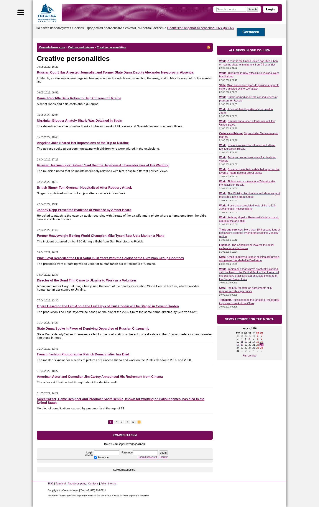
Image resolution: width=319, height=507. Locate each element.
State (222, 85)
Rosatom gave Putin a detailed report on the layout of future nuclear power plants (249, 171)
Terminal (61, 483)
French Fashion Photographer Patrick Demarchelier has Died (83, 354)
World (222, 61)
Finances (224, 245)
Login (270, 9)
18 (242, 344)
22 (257, 344)
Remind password (147, 457)
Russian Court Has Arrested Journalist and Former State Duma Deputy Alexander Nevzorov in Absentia (115, 72)
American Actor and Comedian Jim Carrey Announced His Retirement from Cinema (100, 376)
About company (77, 483)
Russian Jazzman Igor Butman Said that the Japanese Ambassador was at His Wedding (103, 165)
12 (246, 341)
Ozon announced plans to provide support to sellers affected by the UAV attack (249, 87)
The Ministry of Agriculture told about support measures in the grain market (249, 195)
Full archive (250, 355)
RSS (51, 483)
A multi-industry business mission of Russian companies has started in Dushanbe (249, 258)
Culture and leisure (231, 133)
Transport (225, 299)
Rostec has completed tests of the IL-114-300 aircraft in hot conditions (247, 207)
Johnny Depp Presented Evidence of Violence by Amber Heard (84, 210)
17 (238, 344)
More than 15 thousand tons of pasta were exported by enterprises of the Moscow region (249, 233)
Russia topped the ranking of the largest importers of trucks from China (249, 301)
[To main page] (47, 12)
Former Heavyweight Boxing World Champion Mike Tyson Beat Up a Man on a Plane (100, 235)
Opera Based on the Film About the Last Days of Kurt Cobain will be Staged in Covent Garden (108, 306)
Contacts (93, 483)
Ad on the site (108, 483)
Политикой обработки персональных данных (200, 28)
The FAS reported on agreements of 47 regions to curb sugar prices (246, 289)
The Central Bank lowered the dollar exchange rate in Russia (246, 247)
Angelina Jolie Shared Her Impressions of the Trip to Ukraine (83, 143)
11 (242, 341)
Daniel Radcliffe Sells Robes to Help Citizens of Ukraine (79, 98)
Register (163, 457)
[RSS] (208, 47)
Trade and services (231, 229)
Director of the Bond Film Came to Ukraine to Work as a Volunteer (86, 280)
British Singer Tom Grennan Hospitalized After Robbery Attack (84, 187)
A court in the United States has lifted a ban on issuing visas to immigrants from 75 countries (248, 63)
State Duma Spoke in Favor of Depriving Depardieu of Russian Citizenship (93, 328)
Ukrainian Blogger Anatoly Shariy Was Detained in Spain (79, 120)
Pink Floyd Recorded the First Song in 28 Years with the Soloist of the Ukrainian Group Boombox (110, 258)
